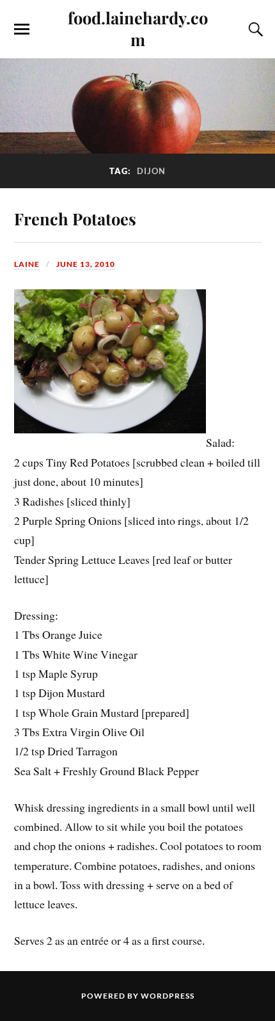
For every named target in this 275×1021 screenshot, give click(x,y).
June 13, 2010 (85, 264)
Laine (27, 264)
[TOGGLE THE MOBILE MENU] (21, 29)
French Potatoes (75, 218)
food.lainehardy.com (138, 28)
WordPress (167, 996)
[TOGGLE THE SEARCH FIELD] (254, 29)
